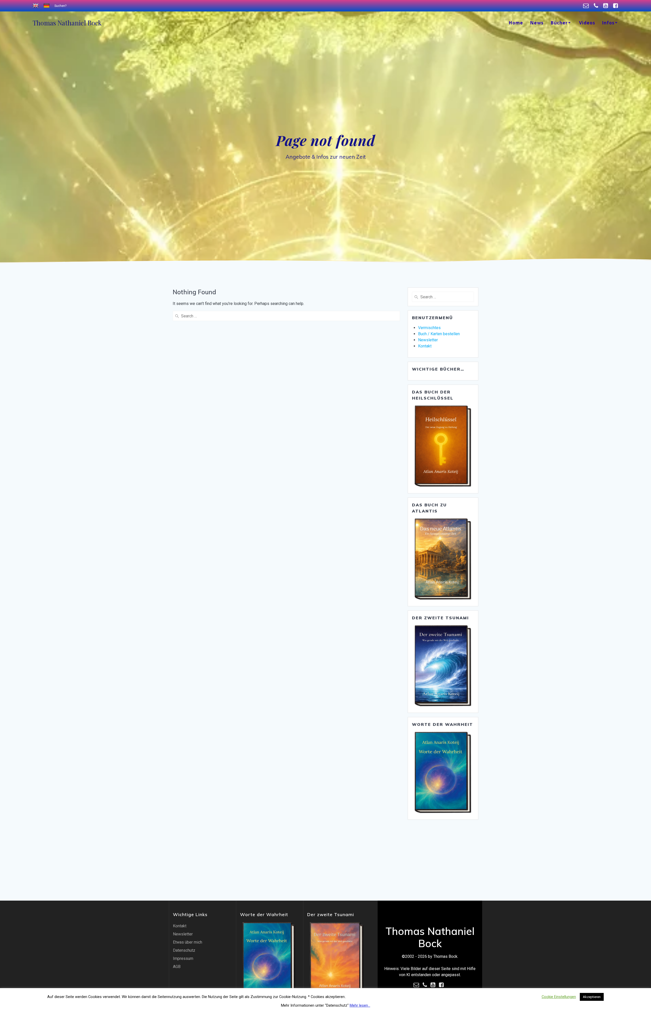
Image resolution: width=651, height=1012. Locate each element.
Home (516, 23)
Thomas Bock (67, 23)
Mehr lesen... (360, 1005)
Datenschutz (184, 950)
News (536, 23)
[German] (47, 6)
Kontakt (425, 346)
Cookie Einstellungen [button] (559, 996)
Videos (587, 23)
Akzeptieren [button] (592, 997)
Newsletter (428, 340)
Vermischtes (429, 327)
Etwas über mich (187, 942)
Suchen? (60, 6)
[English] (36, 6)
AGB (177, 966)
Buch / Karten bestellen (439, 333)
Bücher (559, 23)
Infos (608, 23)
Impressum (183, 958)
